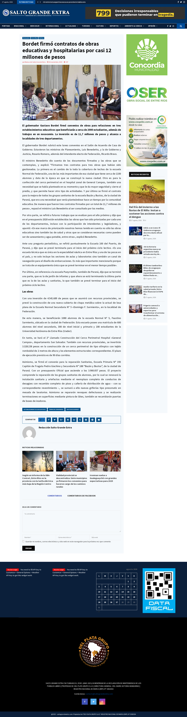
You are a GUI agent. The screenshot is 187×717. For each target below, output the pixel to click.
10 (99, 592)
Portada (6, 26)
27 (117, 602)
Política (41, 38)
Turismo (86, 26)
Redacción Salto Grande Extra (35, 62)
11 (105, 592)
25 (105, 602)
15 (128, 592)
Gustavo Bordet (73, 409)
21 (122, 597)
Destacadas (26, 38)
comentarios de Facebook (81, 495)
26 (111, 602)
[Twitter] (170, 26)
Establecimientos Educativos (35, 409)
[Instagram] (173, 26)
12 (111, 592)
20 (117, 597)
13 (117, 592)
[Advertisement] (147, 369)
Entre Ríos (34, 38)
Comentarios (55, 495)
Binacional (19, 26)
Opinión (151, 26)
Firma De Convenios (56, 409)
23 (134, 597)
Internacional (52, 26)
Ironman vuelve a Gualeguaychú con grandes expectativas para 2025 (103, 478)
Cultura (100, 26)
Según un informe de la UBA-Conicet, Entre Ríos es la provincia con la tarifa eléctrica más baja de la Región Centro (37, 479)
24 (99, 602)
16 (134, 592)
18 (105, 597)
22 (128, 597)
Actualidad (70, 26)
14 (122, 592)
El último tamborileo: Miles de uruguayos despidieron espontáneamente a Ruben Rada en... (152, 270)
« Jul (98, 611)
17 (99, 597)
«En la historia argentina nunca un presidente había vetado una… (67, 2)
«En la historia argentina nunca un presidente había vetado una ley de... (152, 250)
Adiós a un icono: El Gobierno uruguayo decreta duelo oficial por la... (152, 231)
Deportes (114, 26)
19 (111, 597)
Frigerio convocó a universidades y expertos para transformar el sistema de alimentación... (153, 310)
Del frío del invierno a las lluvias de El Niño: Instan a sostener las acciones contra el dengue (146, 212)
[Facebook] (168, 26)
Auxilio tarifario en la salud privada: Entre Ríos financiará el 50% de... (153, 290)
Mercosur (34, 26)
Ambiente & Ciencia (133, 26)
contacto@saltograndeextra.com (99, 694)
